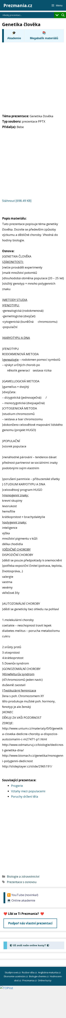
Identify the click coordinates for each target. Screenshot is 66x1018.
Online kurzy (45, 980)
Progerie (17, 786)
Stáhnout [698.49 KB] (17, 201)
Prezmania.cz (18, 5)
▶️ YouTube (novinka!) (22, 895)
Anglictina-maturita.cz (49, 972)
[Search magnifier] (63, 15)
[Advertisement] (33, 77)
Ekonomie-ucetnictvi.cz (16, 976)
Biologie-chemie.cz (39, 976)
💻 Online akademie (21, 900)
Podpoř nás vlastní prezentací (30, 923)
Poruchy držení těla (24, 796)
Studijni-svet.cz (13, 972)
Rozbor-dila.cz (29, 972)
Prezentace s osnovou (22, 882)
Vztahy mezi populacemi (28, 791)
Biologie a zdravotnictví (23, 876)
